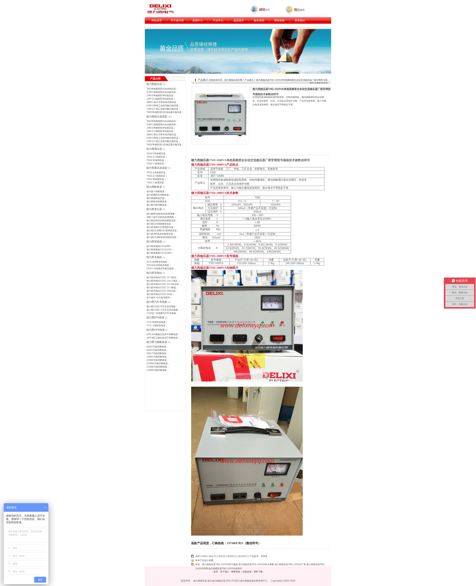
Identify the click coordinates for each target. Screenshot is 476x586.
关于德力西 (177, 20)
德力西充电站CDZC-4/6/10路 (161, 291)
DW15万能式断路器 (156, 346)
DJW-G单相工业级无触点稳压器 (162, 105)
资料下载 (258, 571)
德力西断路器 (154, 186)
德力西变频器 (154, 241)
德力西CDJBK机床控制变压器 (161, 237)
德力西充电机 (154, 257)
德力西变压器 (154, 209)
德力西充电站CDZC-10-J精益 (161, 287)
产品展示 (249, 80)
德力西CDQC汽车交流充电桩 (161, 306)
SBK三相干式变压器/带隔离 (160, 217)
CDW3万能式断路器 (157, 360)
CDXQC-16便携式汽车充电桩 (161, 313)
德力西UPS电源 (155, 329)
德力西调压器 (154, 148)
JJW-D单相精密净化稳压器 (160, 95)
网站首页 (157, 20)
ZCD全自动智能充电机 (158, 265)
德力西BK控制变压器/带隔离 (161, 214)
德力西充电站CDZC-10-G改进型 (163, 284)
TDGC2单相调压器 (156, 153)
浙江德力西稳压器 (216, 580)
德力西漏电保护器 (155, 198)
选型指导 (238, 20)
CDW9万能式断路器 (157, 370)
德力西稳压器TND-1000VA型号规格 (220, 564)
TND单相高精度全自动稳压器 (161, 88)
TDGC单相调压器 (155, 160)
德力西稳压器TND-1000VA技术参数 (256, 564)
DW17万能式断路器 (156, 353)
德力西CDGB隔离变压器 (159, 224)
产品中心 (218, 20)
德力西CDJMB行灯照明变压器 (162, 230)
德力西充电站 (154, 272)
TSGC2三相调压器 (156, 157)
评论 (211, 556)
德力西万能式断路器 (157, 205)
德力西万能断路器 (156, 342)
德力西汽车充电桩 (156, 301)
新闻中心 (197, 20)
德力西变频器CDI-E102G (159, 249)
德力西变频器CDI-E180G (159, 253)
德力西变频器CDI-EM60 (159, 246)
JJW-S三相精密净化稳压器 (160, 99)
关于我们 (224, 571)
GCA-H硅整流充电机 (157, 262)
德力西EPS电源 (155, 317)
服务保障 (259, 20)
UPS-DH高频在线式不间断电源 (162, 334)
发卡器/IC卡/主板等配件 (158, 297)
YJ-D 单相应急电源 (156, 322)
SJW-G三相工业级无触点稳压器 (162, 109)
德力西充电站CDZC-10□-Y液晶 (162, 281)
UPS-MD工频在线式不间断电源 (162, 337)
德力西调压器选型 (156, 167)
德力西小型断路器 (155, 191)
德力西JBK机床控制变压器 (160, 234)
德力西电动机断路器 (157, 201)
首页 (215, 571)
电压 (246, 187)
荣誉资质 (279, 20)
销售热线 (235, 571)
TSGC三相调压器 (155, 163)
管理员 (264, 556)
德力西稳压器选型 (156, 116)
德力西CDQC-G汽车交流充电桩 (162, 310)
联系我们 (300, 20)
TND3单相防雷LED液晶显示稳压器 (164, 112)
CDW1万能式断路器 (157, 356)
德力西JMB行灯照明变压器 (160, 227)
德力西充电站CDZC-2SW (159, 294)
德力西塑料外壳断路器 (158, 195)
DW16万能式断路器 (156, 350)
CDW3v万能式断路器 (157, 363)
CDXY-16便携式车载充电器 (160, 268)
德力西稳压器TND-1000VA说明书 (225, 568)
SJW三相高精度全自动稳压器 (161, 92)
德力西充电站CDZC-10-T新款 (161, 277)
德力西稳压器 (154, 84)
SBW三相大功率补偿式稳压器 (161, 102)
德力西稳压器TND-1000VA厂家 (290, 564)
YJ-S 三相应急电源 (156, 325)
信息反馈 (246, 571)
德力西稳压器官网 (233, 80)
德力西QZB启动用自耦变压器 (161, 220)
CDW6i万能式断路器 (157, 366)
